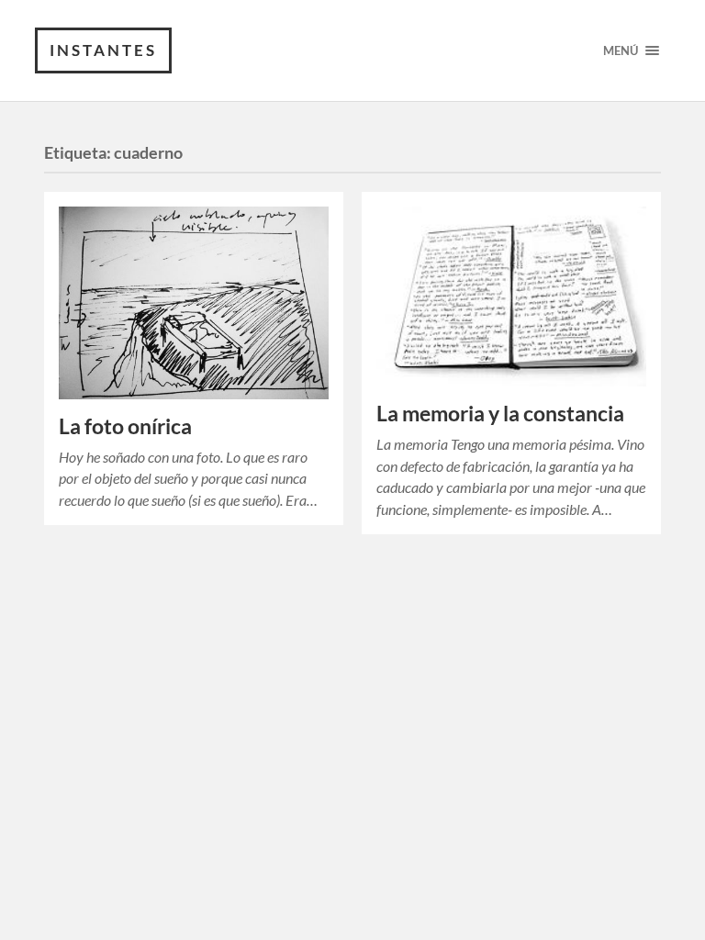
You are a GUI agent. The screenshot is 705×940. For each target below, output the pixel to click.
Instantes (103, 50)
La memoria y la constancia (500, 413)
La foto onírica (125, 426)
